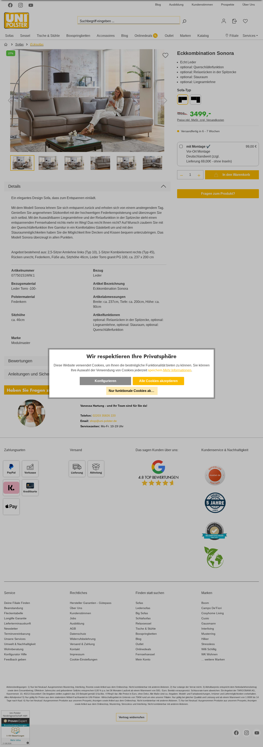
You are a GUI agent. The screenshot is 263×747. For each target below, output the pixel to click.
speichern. (155, 370)
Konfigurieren (105, 381)
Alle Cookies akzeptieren (158, 381)
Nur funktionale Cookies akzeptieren (133, 391)
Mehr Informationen (177, 370)
